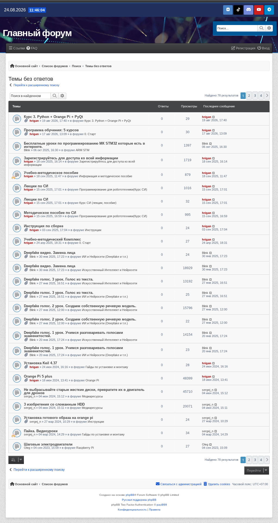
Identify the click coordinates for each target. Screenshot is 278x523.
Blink (27, 150)
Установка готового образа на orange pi (58, 418)
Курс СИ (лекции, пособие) (97, 202)
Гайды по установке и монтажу (107, 367)
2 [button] (249, 95)
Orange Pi (92, 380)
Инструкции (93, 230)
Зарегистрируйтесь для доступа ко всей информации (71, 158)
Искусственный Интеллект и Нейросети (109, 270)
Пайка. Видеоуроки (41, 431)
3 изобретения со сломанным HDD (54, 404)
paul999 (162, 504)
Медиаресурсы (92, 396)
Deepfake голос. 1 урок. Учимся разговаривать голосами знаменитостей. (73, 334)
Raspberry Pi (85, 447)
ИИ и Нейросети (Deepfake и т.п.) (105, 256)
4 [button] (261, 95)
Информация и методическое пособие (105, 176)
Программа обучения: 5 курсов (51, 130)
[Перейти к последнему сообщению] (214, 117)
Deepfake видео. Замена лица (49, 253)
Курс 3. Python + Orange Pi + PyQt (53, 117)
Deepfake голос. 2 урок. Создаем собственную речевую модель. (80, 306)
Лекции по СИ (36, 186)
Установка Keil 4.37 (40, 363)
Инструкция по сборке (43, 226)
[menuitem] (31, 48)
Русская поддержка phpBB (139, 499)
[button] (267, 96)
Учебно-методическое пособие (51, 173)
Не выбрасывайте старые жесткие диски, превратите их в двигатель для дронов (84, 391)
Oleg (27, 447)
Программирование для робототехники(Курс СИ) (113, 189)
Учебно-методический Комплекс (52, 239)
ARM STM (82, 150)
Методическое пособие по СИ (50, 213)
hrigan (34, 120)
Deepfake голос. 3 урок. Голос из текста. (58, 279)
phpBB (130, 494)
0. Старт (90, 134)
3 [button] (255, 95)
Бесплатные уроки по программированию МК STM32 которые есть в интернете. (84, 145)
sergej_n (29, 396)
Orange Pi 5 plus (38, 376)
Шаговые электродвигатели (48, 444)
